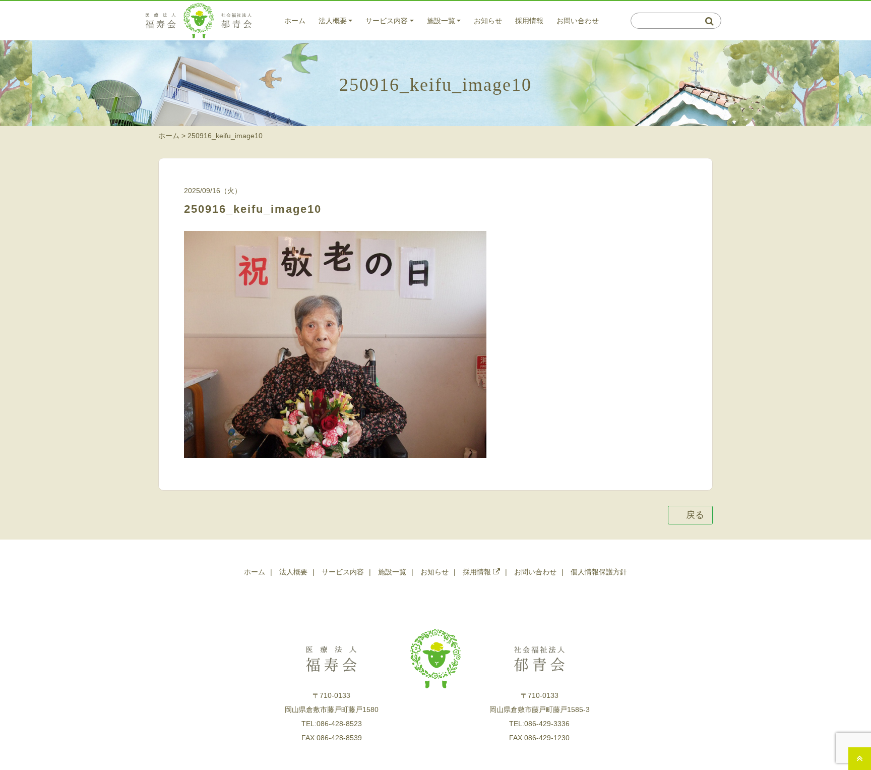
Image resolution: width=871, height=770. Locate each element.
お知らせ (488, 21)
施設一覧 (441, 21)
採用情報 (529, 21)
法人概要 (333, 21)
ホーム (294, 21)
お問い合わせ (577, 21)
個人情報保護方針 (599, 572)
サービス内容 (386, 21)
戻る (695, 515)
